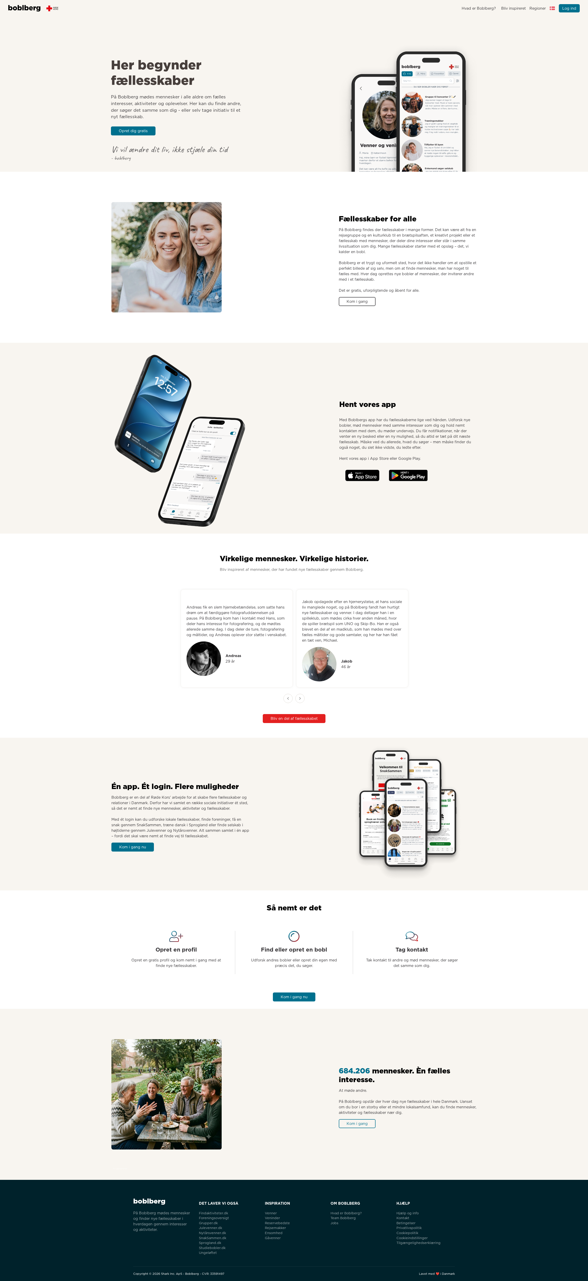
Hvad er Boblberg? (479, 8)
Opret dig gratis (133, 131)
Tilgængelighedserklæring (418, 1243)
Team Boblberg (343, 1218)
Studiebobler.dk (212, 1248)
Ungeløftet (208, 1253)
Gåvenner (273, 1238)
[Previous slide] (288, 698)
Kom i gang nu (132, 847)
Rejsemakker (275, 1228)
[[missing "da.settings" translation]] (552, 8)
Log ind (569, 8)
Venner (271, 1213)
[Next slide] (300, 698)
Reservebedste (277, 1223)
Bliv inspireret (513, 8)
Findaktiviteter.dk (213, 1213)
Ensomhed (274, 1233)
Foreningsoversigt (214, 1218)
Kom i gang (357, 301)
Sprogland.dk (210, 1243)
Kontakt (402, 1218)
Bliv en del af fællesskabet (294, 718)
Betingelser (406, 1223)
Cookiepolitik (407, 1233)
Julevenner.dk (210, 1228)
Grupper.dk (208, 1223)
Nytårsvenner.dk (212, 1233)
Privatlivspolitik (409, 1228)
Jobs (334, 1223)
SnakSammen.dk (212, 1238)
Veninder (272, 1218)
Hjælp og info (407, 1213)
